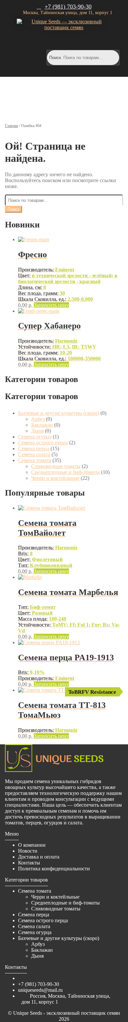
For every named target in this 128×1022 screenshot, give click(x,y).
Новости (27, 851)
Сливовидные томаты (55, 466)
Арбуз (38, 419)
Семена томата (34, 460)
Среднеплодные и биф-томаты (65, 472)
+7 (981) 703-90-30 (68, 6)
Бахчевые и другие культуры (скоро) (58, 413)
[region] (64, 97)
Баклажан (42, 425)
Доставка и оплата (38, 857)
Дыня (37, 431)
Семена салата (34, 454)
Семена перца (33, 448)
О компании (32, 845)
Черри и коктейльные (55, 478)
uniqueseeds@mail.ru (40, 990)
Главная (11, 125)
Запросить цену (51, 305)
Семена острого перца (43, 442)
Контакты (29, 862)
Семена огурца (35, 436)
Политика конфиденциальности (54, 868)
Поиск (55, 57)
